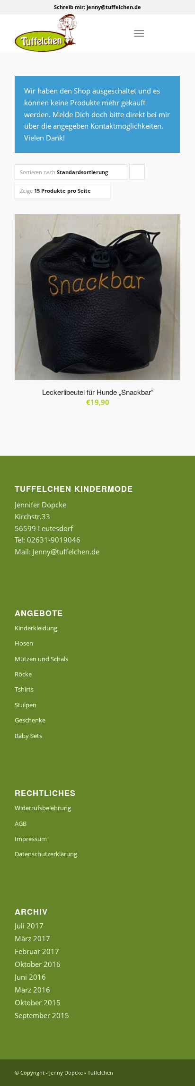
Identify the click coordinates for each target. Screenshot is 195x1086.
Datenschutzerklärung (46, 854)
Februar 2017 (37, 951)
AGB (21, 823)
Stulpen (25, 705)
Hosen (24, 643)
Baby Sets (28, 735)
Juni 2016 (30, 977)
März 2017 (32, 938)
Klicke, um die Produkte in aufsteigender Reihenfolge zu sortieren (137, 174)
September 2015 (42, 1015)
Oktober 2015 (38, 1002)
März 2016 (32, 989)
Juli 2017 (29, 925)
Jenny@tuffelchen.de (66, 551)
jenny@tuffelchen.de (114, 6)
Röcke (23, 674)
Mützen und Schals (41, 659)
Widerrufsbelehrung (43, 808)
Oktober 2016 (38, 964)
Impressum (31, 838)
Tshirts (24, 689)
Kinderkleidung (36, 628)
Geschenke (30, 720)
